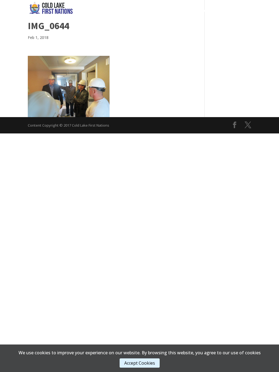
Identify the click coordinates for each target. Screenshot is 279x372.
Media (184, 10)
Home (102, 10)
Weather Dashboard (230, 19)
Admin (208, 10)
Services (158, 10)
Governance (126, 10)
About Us (236, 10)
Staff (193, 19)
